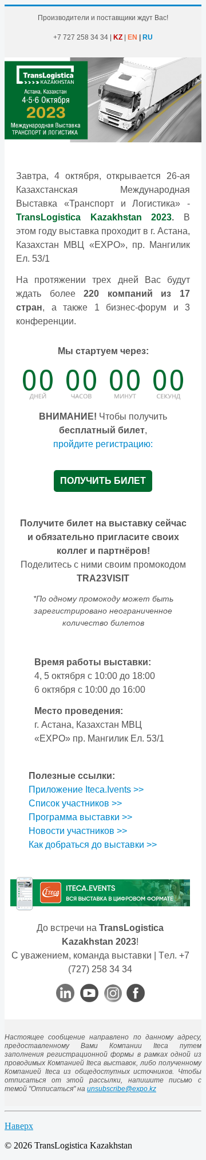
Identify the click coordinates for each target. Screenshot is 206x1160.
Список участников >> (75, 803)
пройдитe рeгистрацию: (103, 444)
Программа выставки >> (80, 817)
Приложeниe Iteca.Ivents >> (86, 789)
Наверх (19, 1126)
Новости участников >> (78, 831)
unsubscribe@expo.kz (121, 1089)
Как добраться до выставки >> (93, 844)
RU (147, 37)
